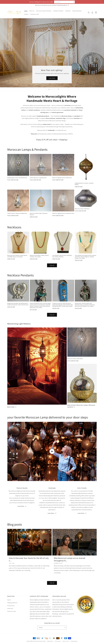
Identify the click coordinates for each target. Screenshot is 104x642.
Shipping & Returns (12, 602)
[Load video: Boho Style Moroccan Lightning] (52, 451)
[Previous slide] (46, 89)
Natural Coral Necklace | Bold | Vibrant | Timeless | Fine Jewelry (39, 256)
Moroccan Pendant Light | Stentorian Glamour (38, 214)
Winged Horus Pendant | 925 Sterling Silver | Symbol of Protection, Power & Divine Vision (17, 304)
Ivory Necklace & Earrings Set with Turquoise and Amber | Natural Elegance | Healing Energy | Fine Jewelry (85, 257)
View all (52, 265)
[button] (89, 12)
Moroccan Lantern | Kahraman (82, 208)
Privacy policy (58, 641)
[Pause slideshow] (58, 89)
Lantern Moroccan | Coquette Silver (38, 177)
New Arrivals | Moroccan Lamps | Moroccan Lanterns (81, 406)
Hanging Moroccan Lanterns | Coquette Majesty (84, 183)
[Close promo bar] (103, 1)
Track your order (11, 611)
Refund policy (50, 641)
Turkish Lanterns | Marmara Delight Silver (17, 213)
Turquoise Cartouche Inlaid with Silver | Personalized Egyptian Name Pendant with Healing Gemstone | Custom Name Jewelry (62, 305)
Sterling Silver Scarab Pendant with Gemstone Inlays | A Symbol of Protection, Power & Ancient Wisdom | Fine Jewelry (85, 305)
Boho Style (11, 407)
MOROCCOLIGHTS (33, 641)
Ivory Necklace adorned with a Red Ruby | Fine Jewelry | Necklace (62, 256)
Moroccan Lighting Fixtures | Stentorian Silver (63, 213)
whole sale (10, 608)
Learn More (52, 78)
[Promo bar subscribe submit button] (73, 2)
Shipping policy (74, 641)
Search (9, 600)
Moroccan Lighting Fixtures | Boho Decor (62, 177)
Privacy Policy (10, 605)
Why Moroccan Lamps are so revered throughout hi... (69, 559)
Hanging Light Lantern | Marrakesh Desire (17, 177)
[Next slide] (54, 89)
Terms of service (65, 641)
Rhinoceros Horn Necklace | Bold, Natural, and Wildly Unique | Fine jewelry (17, 256)
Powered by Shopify (41, 641)
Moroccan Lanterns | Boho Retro (75, 358)
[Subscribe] (65, 627)
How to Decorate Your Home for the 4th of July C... (29, 559)
